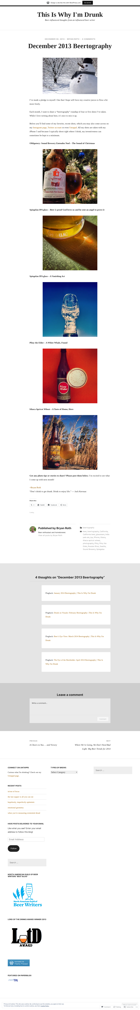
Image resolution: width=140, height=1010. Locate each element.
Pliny (96, 543)
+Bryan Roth (35, 487)
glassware (100, 534)
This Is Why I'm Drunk (70, 14)
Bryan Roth (73, 39)
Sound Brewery (89, 549)
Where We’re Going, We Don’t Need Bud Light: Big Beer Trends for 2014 (92, 745)
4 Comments (88, 39)
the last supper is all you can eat (20, 797)
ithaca (102, 537)
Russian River (93, 546)
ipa (91, 537)
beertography (88, 527)
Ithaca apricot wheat (91, 540)
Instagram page (40, 127)
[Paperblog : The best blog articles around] (13, 981)
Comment (102, 719)
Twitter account (55, 127)
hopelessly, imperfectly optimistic (21, 802)
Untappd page (13, 776)
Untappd (73, 127)
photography (88, 543)
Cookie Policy (45, 1006)
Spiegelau (100, 549)
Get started (87, 2)
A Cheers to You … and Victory (43, 743)
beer (85, 531)
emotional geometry (16, 808)
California (104, 531)
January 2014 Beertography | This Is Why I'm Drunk (75, 593)
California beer (89, 534)
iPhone (96, 537)
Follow (14, 848)
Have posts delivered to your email (26, 824)
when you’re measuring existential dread (24, 813)
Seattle (103, 546)
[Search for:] (27, 862)
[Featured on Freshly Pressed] (19, 966)
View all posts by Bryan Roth (50, 535)
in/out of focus (13, 791)
